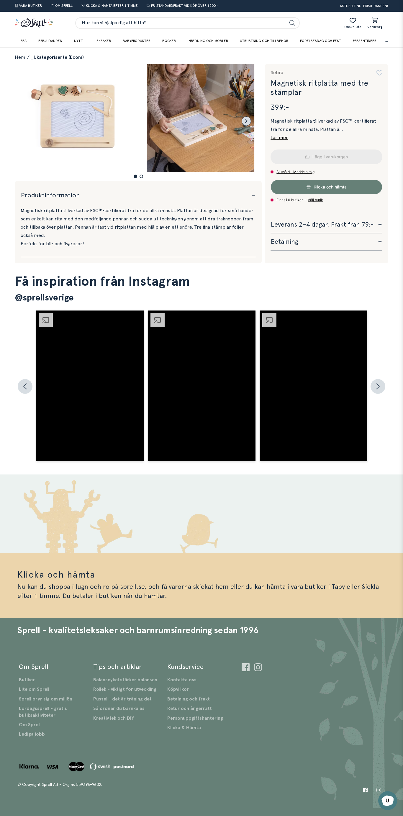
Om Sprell (29, 724)
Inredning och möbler (208, 41)
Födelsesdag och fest (320, 41)
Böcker (169, 41)
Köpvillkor (178, 689)
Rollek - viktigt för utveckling (124, 689)
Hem (20, 57)
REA (24, 41)
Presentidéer (364, 41)
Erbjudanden (50, 41)
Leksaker (103, 41)
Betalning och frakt (188, 699)
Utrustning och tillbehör (264, 41)
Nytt (78, 41)
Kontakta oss (181, 679)
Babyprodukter (136, 41)
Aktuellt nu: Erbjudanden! (364, 6)
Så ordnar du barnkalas (119, 708)
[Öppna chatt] (387, 800)
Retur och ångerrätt (189, 708)
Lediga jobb (32, 734)
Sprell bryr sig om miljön (45, 699)
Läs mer (279, 137)
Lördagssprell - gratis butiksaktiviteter (43, 711)
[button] (135, 176)
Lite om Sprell (34, 689)
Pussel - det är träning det (122, 699)
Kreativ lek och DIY (113, 718)
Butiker (27, 679)
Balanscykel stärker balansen (125, 679)
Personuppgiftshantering (195, 718)
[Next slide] (246, 121)
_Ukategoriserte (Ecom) (57, 57)
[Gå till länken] (246, 668)
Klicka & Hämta (184, 727)
